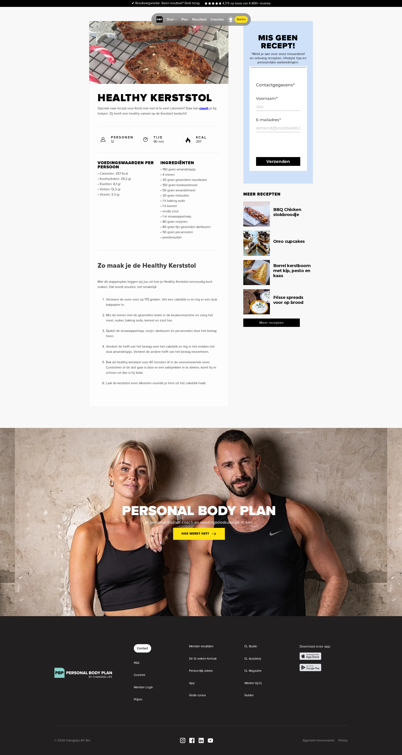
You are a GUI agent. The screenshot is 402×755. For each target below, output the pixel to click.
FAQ (136, 663)
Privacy (343, 740)
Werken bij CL (253, 683)
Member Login (143, 687)
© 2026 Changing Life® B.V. (72, 740)
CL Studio (250, 646)
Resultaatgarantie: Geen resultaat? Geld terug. (166, 3)
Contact (142, 648)
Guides (249, 695)
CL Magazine (253, 671)
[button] (230, 19)
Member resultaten (201, 646)
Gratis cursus (197, 695)
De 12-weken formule (203, 658)
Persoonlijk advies (201, 671)
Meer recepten (271, 323)
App (192, 683)
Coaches (139, 675)
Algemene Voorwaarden (319, 740)
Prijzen (138, 699)
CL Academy (252, 658)
